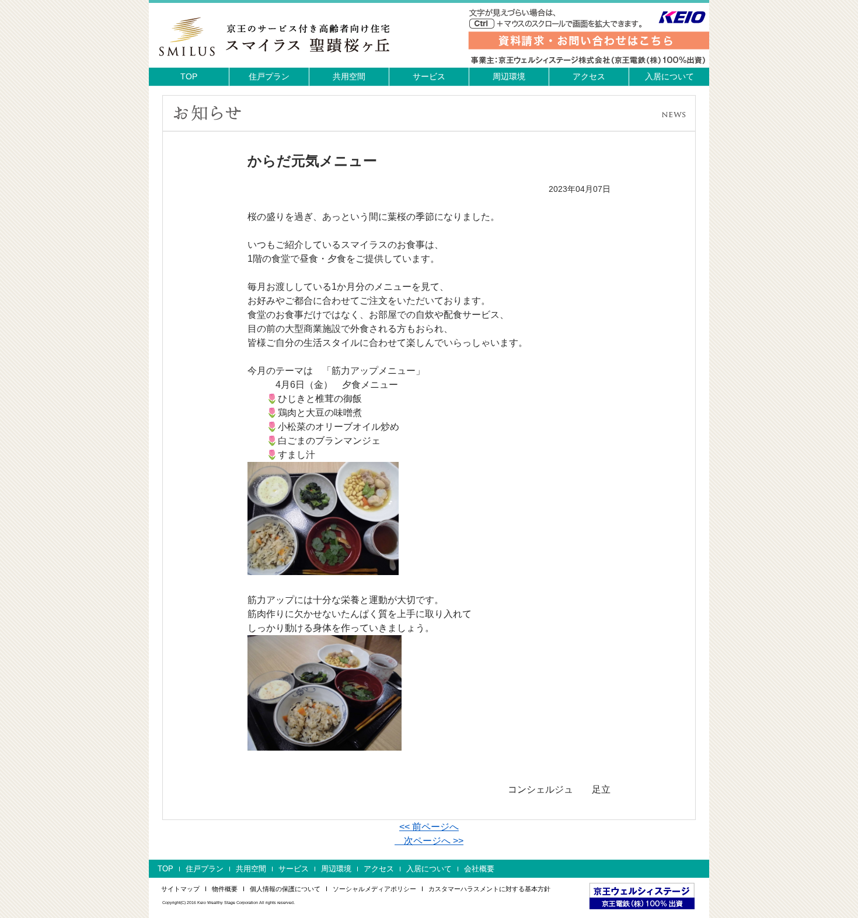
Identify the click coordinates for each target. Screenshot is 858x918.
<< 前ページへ (429, 827)
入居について (669, 76)
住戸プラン (269, 76)
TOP (188, 76)
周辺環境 (509, 76)
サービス (429, 76)
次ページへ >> (429, 841)
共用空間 (349, 76)
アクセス (589, 76)
